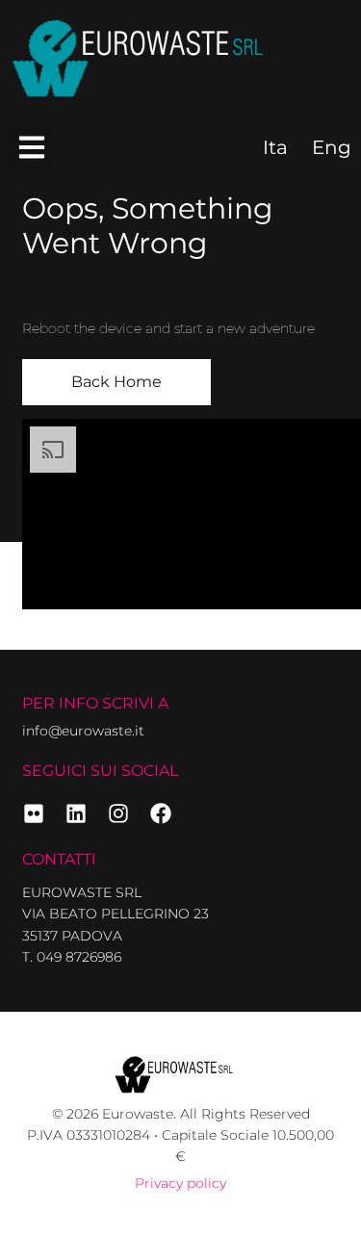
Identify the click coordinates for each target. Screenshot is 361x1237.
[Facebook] (161, 813)
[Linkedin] (76, 813)
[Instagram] (118, 813)
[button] (31, 146)
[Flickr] (34, 813)
